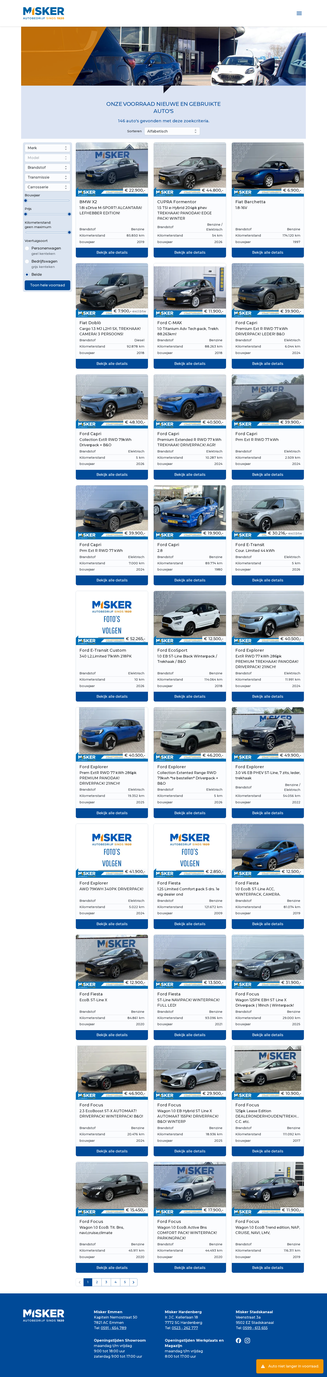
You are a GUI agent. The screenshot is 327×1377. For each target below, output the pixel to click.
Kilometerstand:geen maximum (38, 225)
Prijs (28, 209)
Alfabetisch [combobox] (157, 131)
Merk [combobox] (32, 148)
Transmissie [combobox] (38, 177)
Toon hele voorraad (47, 285)
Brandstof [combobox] (37, 168)
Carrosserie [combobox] (38, 187)
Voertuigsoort (36, 241)
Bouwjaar (32, 195)
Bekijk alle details (112, 252)
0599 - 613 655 (255, 1328)
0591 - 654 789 (113, 1328)
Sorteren (134, 131)
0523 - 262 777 (185, 1328)
